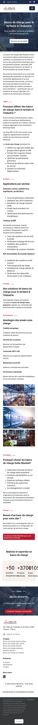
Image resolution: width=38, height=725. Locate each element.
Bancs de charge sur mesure (13, 653)
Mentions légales (27, 692)
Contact (6, 667)
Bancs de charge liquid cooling (14, 641)
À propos (6, 662)
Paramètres (30, 699)
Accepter (19, 721)
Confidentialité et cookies (11, 692)
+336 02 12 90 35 (11, 2)
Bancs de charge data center (13, 644)
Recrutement (7, 665)
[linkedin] (4, 676)
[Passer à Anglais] (30, 2)
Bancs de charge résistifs (12, 646)
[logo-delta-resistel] (10, 7)
